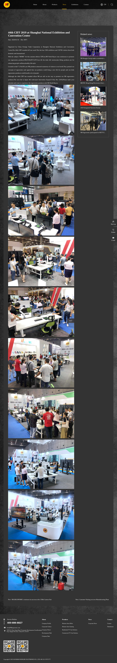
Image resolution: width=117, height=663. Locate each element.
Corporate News (92, 623)
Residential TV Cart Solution (69, 629)
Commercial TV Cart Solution (70, 633)
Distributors (110, 626)
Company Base (46, 636)
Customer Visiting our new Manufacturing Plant (94, 599)
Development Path (47, 633)
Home (35, 4)
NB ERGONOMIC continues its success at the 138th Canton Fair (32, 599)
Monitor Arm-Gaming (68, 626)
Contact (86, 4)
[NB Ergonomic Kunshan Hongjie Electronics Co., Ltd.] (15, 4)
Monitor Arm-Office (67, 623)
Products (54, 4)
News (64, 4)
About (44, 4)
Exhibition (75, 4)
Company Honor (46, 629)
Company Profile (46, 623)
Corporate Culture (46, 626)
